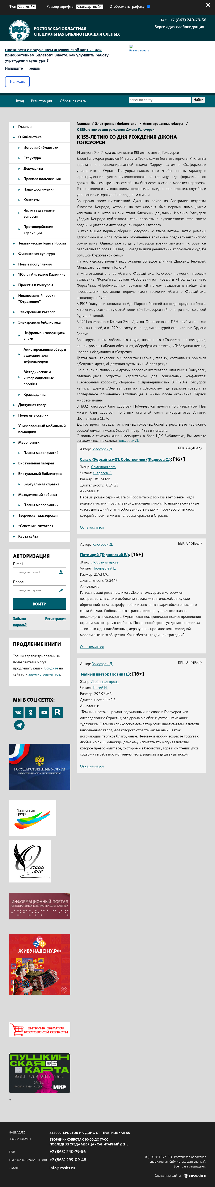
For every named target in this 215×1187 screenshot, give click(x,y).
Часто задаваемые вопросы (39, 213)
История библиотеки (41, 148)
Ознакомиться (92, 527)
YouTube (44, 710)
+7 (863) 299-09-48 (68, 1160)
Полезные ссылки (33, 415)
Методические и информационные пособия (39, 378)
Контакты (32, 200)
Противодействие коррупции (38, 230)
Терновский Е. (104, 568)
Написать (17, 81)
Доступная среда (32, 405)
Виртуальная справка (41, 484)
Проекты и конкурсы (35, 285)
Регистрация (41, 101)
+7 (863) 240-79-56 (188, 20)
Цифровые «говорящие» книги (44, 336)
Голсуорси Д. (128, 441)
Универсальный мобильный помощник (42, 429)
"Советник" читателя (35, 526)
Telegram (19, 723)
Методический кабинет (37, 495)
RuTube (57, 710)
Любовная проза (105, 562)
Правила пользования (42, 179)
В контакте (18, 713)
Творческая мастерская (38, 516)
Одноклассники (30, 710)
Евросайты (197, 1175)
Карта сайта (28, 537)
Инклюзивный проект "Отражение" (36, 299)
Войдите (51, 668)
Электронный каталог (36, 312)
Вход (20, 101)
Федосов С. (102, 473)
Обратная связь (73, 101)
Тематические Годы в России (42, 243)
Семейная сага (103, 467)
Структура (32, 158)
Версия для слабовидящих (179, 27)
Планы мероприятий (41, 453)
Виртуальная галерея (36, 463)
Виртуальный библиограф (40, 474)
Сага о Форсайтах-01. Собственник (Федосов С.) (125, 460)
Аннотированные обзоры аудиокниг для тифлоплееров (45, 356)
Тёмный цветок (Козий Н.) (105, 674)
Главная (24, 127)
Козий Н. (100, 688)
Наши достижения (39, 189)
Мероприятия (29, 442)
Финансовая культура (36, 254)
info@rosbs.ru (62, 1168)
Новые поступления (35, 264)
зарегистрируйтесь (44, 674)
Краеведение (35, 395)
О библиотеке (30, 137)
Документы (33, 169)
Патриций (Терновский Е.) (104, 555)
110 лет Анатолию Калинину (42, 275)
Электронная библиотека (39, 322)
